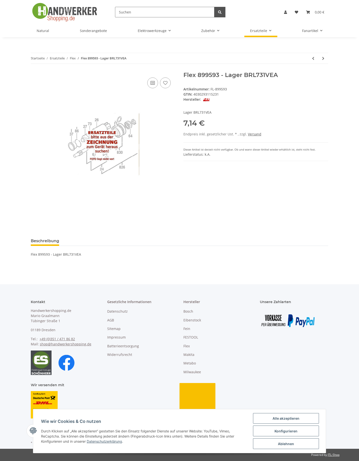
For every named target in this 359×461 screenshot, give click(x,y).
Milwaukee (192, 372)
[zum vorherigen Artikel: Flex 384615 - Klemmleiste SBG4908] (313, 58)
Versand (254, 134)
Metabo (189, 363)
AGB (110, 320)
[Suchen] (219, 12)
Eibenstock (192, 320)
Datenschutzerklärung (104, 441)
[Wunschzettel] (296, 12)
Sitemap (114, 328)
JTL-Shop (333, 455)
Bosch (188, 311)
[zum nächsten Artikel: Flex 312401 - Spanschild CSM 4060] (323, 58)
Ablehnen (286, 444)
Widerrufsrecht (119, 354)
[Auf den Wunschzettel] (165, 82)
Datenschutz (117, 311)
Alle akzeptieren (286, 418)
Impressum (116, 337)
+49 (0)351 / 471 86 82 (57, 339)
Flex (186, 346)
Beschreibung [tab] (45, 241)
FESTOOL (190, 337)
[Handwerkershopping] (65, 12)
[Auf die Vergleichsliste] (152, 82)
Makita (188, 354)
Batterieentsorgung (123, 346)
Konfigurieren (286, 431)
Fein (186, 328)
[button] (285, 12)
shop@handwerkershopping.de (65, 344)
